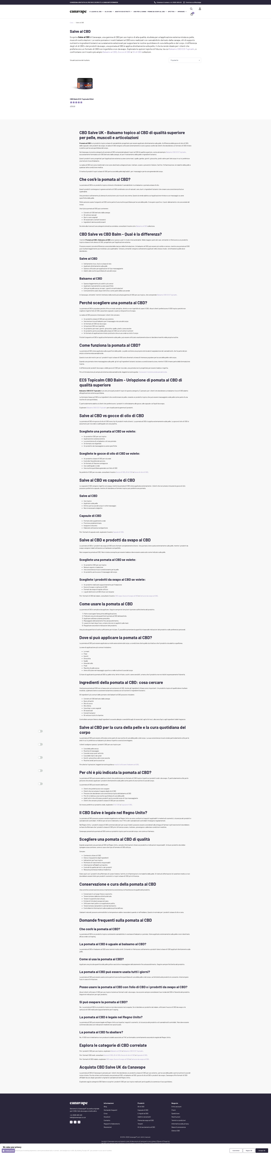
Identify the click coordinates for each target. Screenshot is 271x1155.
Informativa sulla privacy (180, 1124)
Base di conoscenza (178, 1127)
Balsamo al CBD (110, 52)
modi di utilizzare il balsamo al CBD (126, 764)
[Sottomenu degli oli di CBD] (113, 11)
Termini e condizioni (178, 1120)
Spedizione (175, 1113)
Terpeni (140, 1124)
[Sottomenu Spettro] (175, 11)
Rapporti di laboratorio (112, 1124)
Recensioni (108, 1127)
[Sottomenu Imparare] (186, 11)
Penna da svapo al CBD (146, 1120)
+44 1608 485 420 (76, 1115)
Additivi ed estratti (122, 11)
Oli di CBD (108, 11)
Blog (105, 1106)
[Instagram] (79, 1122)
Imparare (181, 11)
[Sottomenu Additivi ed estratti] (131, 11)
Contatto (107, 1120)
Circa (105, 1113)
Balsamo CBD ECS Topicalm (181, 49)
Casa (71, 22)
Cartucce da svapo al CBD (149, 596)
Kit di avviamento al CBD (146, 1127)
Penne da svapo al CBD (156, 11)
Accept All (262, 1150)
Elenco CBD (175, 1131)
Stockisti (107, 1117)
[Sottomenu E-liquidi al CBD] (103, 11)
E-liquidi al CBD (96, 11)
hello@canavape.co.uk (78, 1117)
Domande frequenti (110, 1110)
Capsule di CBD (118, 532)
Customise (236, 1150)
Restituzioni (175, 1117)
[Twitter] (75, 1122)
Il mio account (176, 1106)
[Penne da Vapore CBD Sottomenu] (166, 11)
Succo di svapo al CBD (130, 596)
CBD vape (118, 596)
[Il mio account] (200, 9)
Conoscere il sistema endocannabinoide (153, 372)
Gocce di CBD (124, 52)
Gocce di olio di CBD (141, 472)
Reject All (249, 1150)
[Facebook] (71, 1122)
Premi (173, 1110)
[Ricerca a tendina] (191, 9)
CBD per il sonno (139, 11)
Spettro (171, 11)
